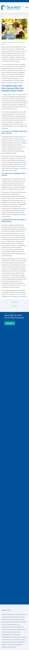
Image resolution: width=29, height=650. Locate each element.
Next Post (14, 306)
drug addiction (14, 94)
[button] (26, 7)
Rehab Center (21, 42)
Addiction (4, 42)
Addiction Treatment (12, 42)
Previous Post (14, 302)
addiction (23, 233)
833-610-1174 (18, 294)
